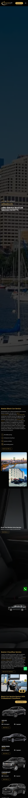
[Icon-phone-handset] (23, 691)
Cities (8, 201)
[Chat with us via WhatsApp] (25, 668)
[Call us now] (25, 589)
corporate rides (21, 414)
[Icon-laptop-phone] (21, 691)
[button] (25, 3)
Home (2, 201)
